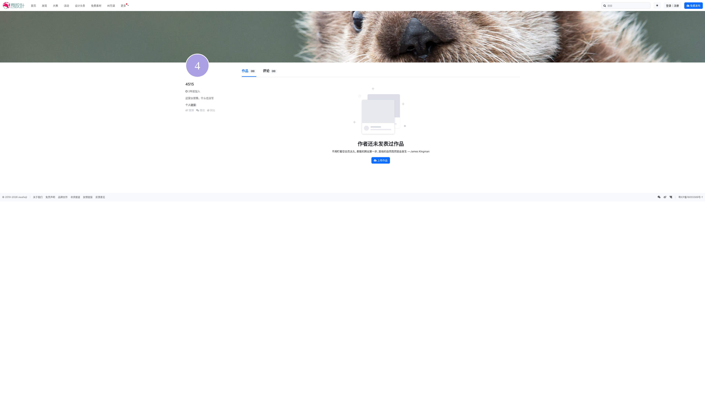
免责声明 (50, 197)
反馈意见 (100, 197)
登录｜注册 (672, 5)
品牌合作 (63, 197)
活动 (66, 5)
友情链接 (88, 197)
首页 (33, 5)
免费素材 (96, 5)
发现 (44, 5)
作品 (248, 71)
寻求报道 (75, 197)
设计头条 (80, 5)
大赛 (55, 5)
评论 (269, 71)
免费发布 (694, 5)
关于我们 (38, 197)
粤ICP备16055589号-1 (690, 197)
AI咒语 (111, 5)
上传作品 (382, 160)
